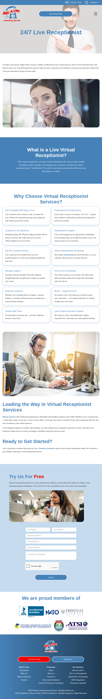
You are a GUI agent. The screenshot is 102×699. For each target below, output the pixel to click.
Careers (24, 680)
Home (51, 670)
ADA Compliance (21, 693)
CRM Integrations (78, 680)
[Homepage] (51, 646)
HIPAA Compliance (49, 693)
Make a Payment (24, 677)
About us (51, 673)
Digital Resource (80, 693)
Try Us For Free (55, 14)
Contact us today (45, 448)
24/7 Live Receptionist (78, 673)
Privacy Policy (35, 693)
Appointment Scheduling (78, 677)
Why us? (24, 673)
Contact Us (68, 659)
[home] (11, 13)
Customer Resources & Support (51, 683)
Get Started (24, 670)
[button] (95, 14)
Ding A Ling (7, 417)
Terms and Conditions (51, 680)
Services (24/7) (78, 670)
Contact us (51, 677)
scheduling (68, 255)
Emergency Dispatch (78, 683)
